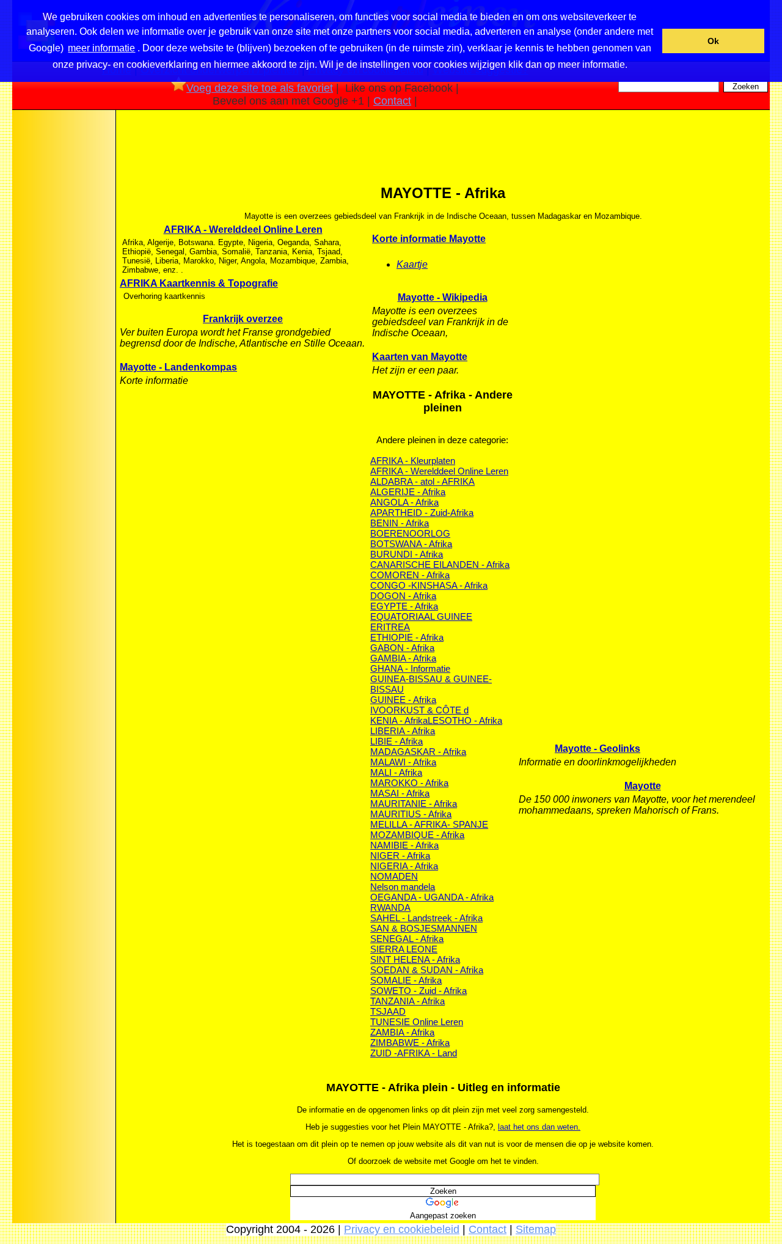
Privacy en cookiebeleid (401, 1229)
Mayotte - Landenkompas (178, 367)
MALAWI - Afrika (403, 762)
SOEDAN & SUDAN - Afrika (426, 970)
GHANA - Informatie (410, 668)
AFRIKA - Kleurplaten (412, 460)
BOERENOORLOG (410, 533)
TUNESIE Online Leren (416, 1022)
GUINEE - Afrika (403, 699)
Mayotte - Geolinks (597, 748)
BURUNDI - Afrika (406, 554)
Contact (392, 101)
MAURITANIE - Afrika (413, 803)
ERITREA (390, 627)
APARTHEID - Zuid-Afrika (421, 512)
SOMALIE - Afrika (406, 980)
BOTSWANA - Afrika (411, 544)
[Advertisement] (63, 305)
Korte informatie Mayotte (429, 239)
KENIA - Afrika (399, 720)
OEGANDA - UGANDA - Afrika (432, 897)
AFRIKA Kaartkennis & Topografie (199, 283)
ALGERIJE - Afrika (407, 492)
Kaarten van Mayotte (419, 356)
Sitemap (536, 1229)
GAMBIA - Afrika (403, 658)
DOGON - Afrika (403, 596)
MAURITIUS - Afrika (410, 814)
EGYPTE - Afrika (404, 606)
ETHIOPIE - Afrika (407, 637)
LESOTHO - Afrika (465, 720)
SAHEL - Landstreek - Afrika (426, 918)
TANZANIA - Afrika (407, 1001)
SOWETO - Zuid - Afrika (418, 990)
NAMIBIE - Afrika (404, 845)
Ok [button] (713, 41)
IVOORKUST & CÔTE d (419, 710)
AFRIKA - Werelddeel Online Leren (243, 229)
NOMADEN (394, 876)
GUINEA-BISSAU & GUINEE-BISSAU (431, 684)
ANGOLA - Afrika (404, 502)
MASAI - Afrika (399, 793)
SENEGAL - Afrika (407, 938)
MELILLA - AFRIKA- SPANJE (429, 824)
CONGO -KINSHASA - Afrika (429, 585)
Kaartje (412, 264)
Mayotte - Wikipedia (443, 297)
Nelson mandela (402, 886)
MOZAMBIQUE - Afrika (417, 835)
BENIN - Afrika (399, 523)
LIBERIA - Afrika (402, 731)
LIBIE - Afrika (396, 741)
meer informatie (101, 48)
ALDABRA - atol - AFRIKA (422, 481)
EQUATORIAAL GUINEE (421, 616)
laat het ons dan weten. (539, 1127)
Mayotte (642, 786)
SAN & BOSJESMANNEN (423, 928)
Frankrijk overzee (243, 319)
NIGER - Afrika (400, 855)
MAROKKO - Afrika (409, 783)
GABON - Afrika (402, 647)
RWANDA (390, 907)
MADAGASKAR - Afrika (418, 751)
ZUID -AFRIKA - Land (413, 1053)
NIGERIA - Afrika (404, 866)
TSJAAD (388, 1011)
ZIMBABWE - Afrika (410, 1042)
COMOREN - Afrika (410, 575)
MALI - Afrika (396, 772)
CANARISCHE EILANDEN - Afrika (440, 564)
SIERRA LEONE (403, 949)
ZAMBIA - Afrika (402, 1032)
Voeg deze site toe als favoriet (259, 88)
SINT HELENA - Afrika (415, 959)
